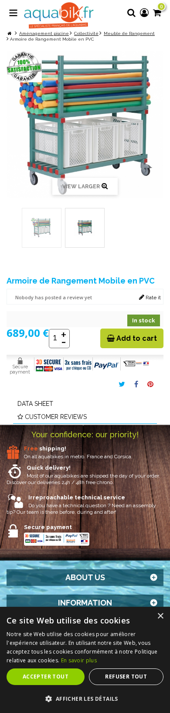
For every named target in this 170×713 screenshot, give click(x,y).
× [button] (160, 616)
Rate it (152, 297)
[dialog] (85, 660)
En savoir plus (79, 660)
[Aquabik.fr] (59, 15)
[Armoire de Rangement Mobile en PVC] (41, 228)
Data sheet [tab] (35, 403)
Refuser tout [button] (126, 676)
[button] (85, 698)
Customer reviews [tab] (56, 416)
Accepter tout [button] (45, 676)
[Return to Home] (9, 33)
